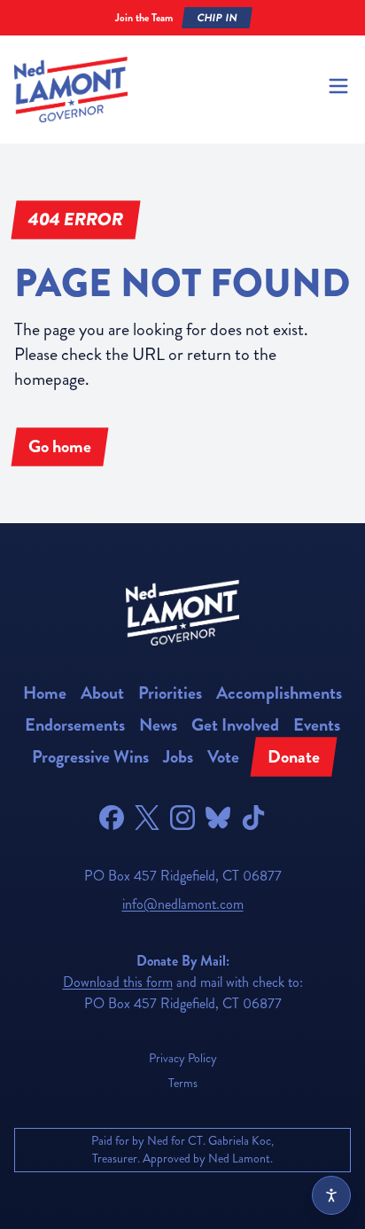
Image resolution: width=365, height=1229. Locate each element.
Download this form (118, 982)
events (316, 725)
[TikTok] (253, 817)
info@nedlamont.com (183, 904)
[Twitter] (147, 817)
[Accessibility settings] (331, 1195)
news (158, 725)
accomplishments (279, 693)
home (44, 693)
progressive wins (90, 757)
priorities (170, 693)
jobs (178, 757)
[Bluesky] (218, 817)
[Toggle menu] (338, 86)
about (102, 693)
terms (183, 1083)
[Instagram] (182, 817)
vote (223, 757)
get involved (235, 725)
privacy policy (183, 1058)
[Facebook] (111, 817)
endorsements (75, 725)
